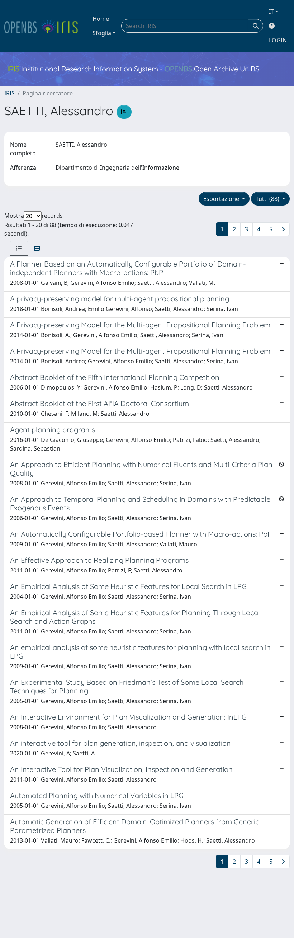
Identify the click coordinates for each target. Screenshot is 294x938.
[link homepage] (44, 25)
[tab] (19, 248)
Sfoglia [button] (102, 33)
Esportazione (222, 199)
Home (101, 19)
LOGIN (278, 40)
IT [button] (271, 11)
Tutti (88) (268, 199)
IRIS (9, 93)
